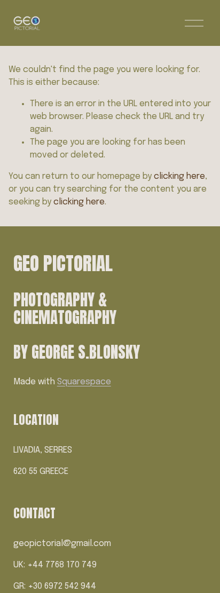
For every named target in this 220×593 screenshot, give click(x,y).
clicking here (179, 176)
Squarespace (84, 381)
